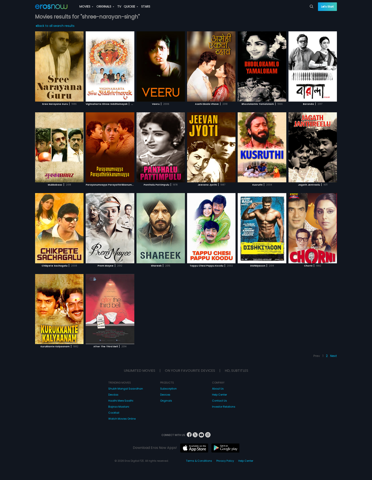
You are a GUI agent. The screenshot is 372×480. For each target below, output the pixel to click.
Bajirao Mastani (118, 406)
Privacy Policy (225, 461)
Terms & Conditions (199, 461)
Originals (166, 400)
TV (119, 6)
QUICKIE (130, 6)
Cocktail (113, 412)
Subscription (168, 388)
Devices (165, 394)
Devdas (113, 394)
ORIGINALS (104, 6)
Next (333, 356)
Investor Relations (223, 406)
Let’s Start (327, 6)
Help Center (219, 394)
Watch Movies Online (122, 419)
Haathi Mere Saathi (120, 400)
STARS (145, 6)
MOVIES (85, 6)
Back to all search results (55, 26)
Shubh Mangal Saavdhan (125, 388)
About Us (218, 388)
